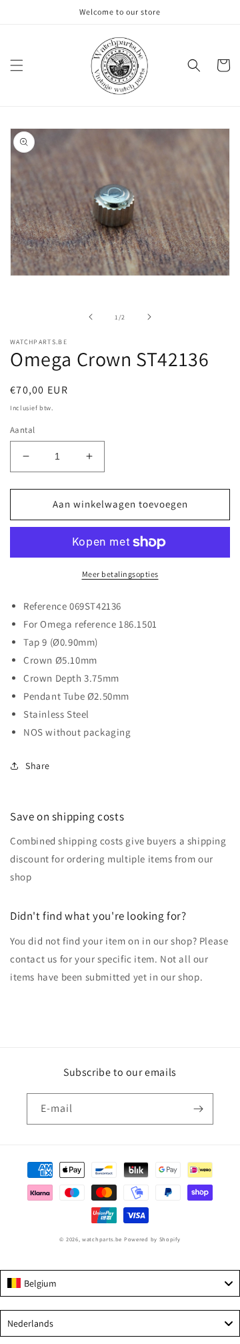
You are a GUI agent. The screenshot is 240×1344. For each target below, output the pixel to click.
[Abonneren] (198, 1109)
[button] (16, 65)
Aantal (22, 430)
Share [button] (37, 766)
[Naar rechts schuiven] (149, 316)
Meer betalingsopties (120, 574)
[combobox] (120, 1283)
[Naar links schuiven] (90, 316)
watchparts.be (102, 1239)
